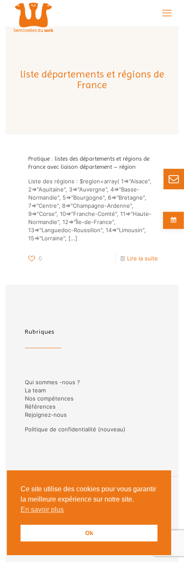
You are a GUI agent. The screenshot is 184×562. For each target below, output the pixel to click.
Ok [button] (89, 532)
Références (40, 406)
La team (35, 390)
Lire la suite (142, 258)
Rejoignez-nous (46, 414)
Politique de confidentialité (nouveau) (75, 429)
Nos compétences (49, 398)
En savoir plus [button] (42, 509)
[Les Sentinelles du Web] (33, 13)
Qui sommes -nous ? (52, 382)
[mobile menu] (167, 13)
